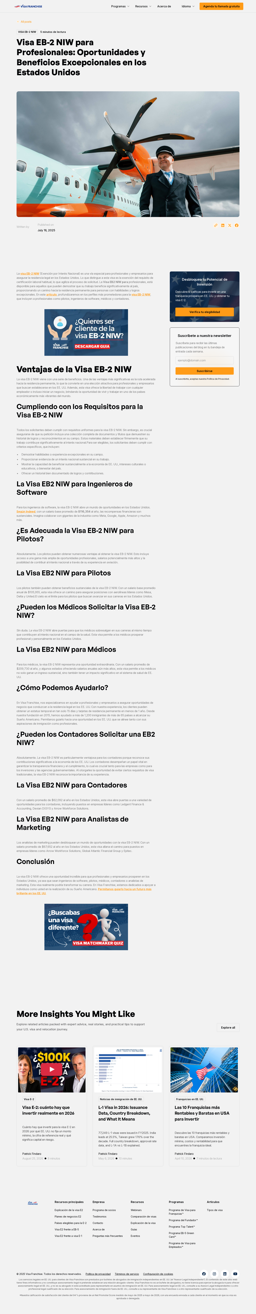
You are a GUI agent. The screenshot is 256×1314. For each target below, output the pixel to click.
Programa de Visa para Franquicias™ (182, 1212)
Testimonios (99, 1216)
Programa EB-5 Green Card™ (181, 1235)
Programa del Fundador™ (183, 1220)
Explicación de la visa (143, 1222)
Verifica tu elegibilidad (204, 312)
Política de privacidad (98, 1273)
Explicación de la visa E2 (69, 1210)
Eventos (135, 1235)
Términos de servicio (127, 1273)
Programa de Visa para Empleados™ (182, 1245)
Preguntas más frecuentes (108, 1235)
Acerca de (164, 6)
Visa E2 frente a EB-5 (67, 1229)
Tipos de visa (215, 1210)
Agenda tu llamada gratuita (221, 6)
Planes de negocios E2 (68, 1216)
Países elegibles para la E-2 (71, 1222)
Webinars (136, 1210)
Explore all (228, 1027)
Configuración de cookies (158, 1273)
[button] (120, 6)
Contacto (98, 1222)
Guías (134, 1229)
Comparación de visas (143, 1216)
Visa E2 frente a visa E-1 (68, 1235)
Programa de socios (104, 1210)
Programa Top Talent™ (182, 1226)
